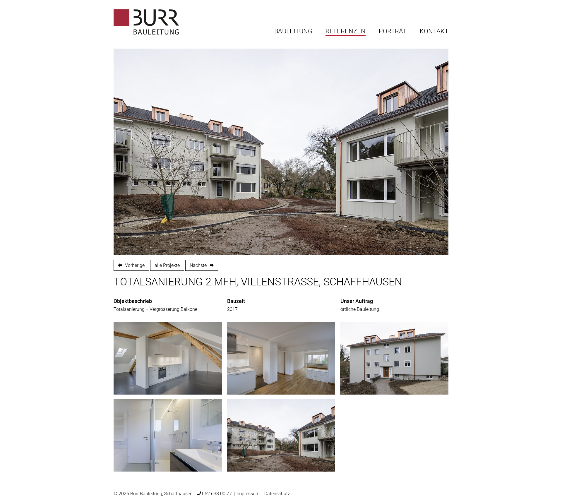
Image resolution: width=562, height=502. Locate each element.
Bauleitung (293, 31)
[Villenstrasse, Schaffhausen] (168, 358)
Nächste (198, 265)
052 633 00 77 (217, 493)
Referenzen (345, 31)
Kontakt (434, 31)
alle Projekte (167, 265)
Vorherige (135, 265)
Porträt (393, 31)
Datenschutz (277, 493)
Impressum (248, 493)
